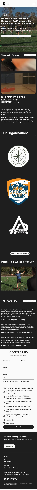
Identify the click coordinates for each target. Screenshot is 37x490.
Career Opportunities (11, 468)
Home (6, 457)
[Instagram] (5, 479)
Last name (22, 360)
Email (5, 367)
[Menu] (33, 4)
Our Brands (7, 461)
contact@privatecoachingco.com (18, 355)
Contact (6, 465)
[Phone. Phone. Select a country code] (6, 378)
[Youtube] (16, 479)
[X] (13, 479)
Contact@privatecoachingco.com (14, 472)
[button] (33, 69)
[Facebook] (11, 479)
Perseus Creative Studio (10, 484)
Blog (5, 463)
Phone (5, 374)
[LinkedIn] (8, 479)
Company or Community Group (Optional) (16, 381)
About (6, 459)
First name (6, 360)
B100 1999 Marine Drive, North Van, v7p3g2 (17, 474)
